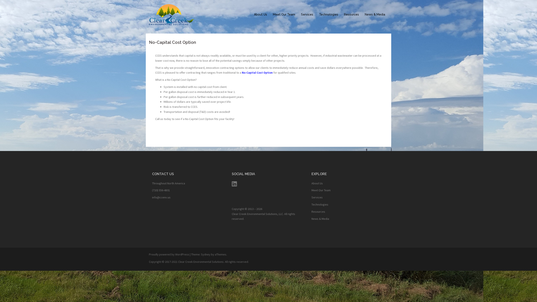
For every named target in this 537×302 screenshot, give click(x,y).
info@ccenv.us (161, 197)
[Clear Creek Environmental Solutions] (171, 14)
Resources (351, 14)
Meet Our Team (284, 14)
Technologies (328, 14)
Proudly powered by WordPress (169, 254)
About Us (260, 14)
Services (307, 14)
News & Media (375, 14)
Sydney (205, 254)
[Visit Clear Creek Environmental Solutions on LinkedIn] (234, 185)
